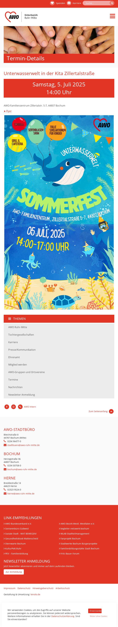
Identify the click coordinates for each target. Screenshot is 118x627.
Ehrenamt (14, 357)
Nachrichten (15, 387)
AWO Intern (29, 406)
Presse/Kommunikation (22, 349)
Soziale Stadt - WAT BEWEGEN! (21, 533)
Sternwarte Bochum (15, 543)
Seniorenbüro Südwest (17, 528)
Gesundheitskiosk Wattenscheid (21, 538)
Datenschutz (24, 588)
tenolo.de (35, 594)
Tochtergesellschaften (21, 334)
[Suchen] (112, 3)
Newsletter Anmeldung (21, 394)
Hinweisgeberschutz (43, 588)
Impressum (9, 588)
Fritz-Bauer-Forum (70, 553)
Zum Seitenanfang (98, 411)
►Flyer (8, 111)
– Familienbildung (16, 553)
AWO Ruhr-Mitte (17, 327)
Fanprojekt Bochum (71, 538)
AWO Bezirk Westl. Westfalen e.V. (78, 523)
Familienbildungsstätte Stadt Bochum (80, 548)
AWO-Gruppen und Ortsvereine (26, 372)
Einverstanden (96, 611)
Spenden (60, 3)
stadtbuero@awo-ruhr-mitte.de (23, 445)
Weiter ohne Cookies (96, 616)
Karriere (76, 3)
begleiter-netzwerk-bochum (75, 528)
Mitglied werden (17, 364)
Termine (13, 379)
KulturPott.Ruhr (13, 548)
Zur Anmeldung (14, 571)
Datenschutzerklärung (62, 616)
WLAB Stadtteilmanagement (75, 533)
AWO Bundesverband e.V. (18, 523)
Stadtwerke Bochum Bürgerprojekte (79, 543)
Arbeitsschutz (63, 588)
